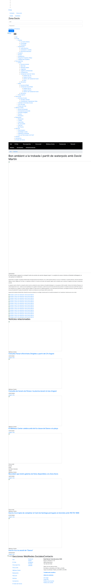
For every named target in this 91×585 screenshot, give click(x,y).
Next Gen (23, 66)
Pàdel (19, 83)
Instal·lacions (21, 56)
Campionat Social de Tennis (28, 74)
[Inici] (10, 33)
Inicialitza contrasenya (14, 28)
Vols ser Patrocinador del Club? (26, 135)
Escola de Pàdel (25, 85)
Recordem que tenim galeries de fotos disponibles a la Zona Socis (33, 474)
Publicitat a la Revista (23, 133)
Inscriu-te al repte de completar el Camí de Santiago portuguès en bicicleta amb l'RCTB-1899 (44, 513)
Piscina (20, 114)
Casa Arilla (20, 122)
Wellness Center (19, 107)
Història (20, 40)
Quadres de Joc (27, 75)
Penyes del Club (22, 106)
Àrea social (18, 96)
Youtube (30, 564)
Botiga (10, 10)
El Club (17, 38)
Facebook (30, 559)
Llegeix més (12, 357)
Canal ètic (46, 579)
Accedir (11, 31)
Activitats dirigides (23, 112)
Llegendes (23, 69)
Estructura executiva (26, 51)
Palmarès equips (25, 67)
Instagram (30, 562)
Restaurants (18, 117)
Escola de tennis (25, 64)
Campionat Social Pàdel (27, 86)
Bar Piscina (21, 127)
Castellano (17, 15)
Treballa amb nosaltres (24, 59)
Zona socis (19, 13)
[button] (21, 294)
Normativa (23, 82)
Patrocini (17, 128)
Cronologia (23, 43)
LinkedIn (30, 565)
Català (11, 15)
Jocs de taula (21, 104)
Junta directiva (24, 48)
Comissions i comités (26, 49)
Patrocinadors (21, 130)
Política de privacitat (49, 581)
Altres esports (21, 94)
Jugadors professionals (27, 70)
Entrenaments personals (24, 111)
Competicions (24, 72)
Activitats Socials (22, 98)
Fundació (20, 53)
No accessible (21, 123)
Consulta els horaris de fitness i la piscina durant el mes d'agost (33, 391)
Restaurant (20, 119)
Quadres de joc (27, 88)
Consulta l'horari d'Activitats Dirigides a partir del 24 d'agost (31, 354)
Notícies (17, 136)
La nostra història (25, 41)
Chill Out (20, 125)
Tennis (19, 62)
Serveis (20, 54)
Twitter (30, 560)
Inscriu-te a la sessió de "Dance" (21, 550)
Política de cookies (48, 582)
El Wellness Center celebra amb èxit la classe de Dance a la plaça (33, 428)
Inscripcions (18, 138)
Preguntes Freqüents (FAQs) (25, 58)
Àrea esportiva (19, 61)
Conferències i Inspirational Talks (29, 101)
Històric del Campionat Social (30, 78)
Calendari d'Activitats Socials (25, 103)
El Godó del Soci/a (20, 139)
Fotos (24, 80)
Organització (21, 46)
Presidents (23, 45)
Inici (16, 37)
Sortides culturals (25, 99)
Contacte (12, 13)
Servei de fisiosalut (23, 109)
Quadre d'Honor (27, 77)
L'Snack (20, 120)
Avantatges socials (23, 131)
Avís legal (46, 577)
